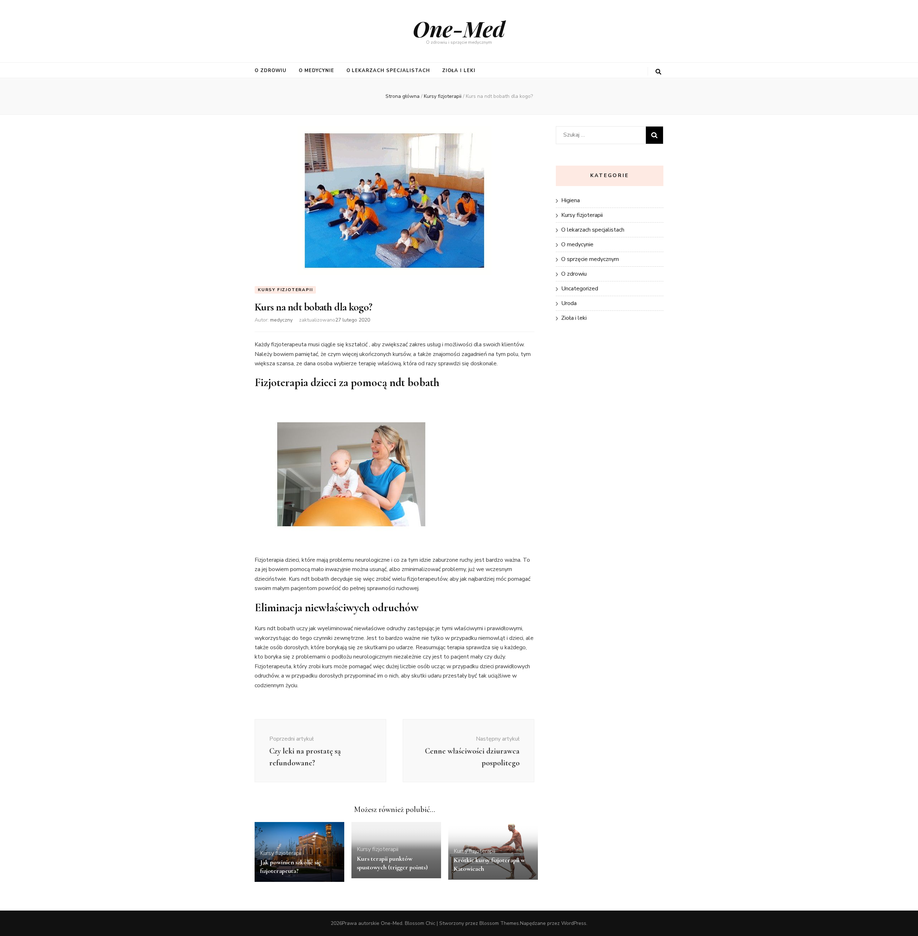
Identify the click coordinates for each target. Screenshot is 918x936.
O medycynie (316, 70)
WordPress (573, 923)
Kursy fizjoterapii (285, 290)
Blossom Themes (499, 923)
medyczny (281, 320)
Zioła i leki (458, 70)
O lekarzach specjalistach (388, 70)
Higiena (570, 200)
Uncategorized (579, 289)
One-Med (459, 28)
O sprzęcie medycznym (590, 259)
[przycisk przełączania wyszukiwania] (658, 72)
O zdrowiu (271, 70)
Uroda (569, 303)
